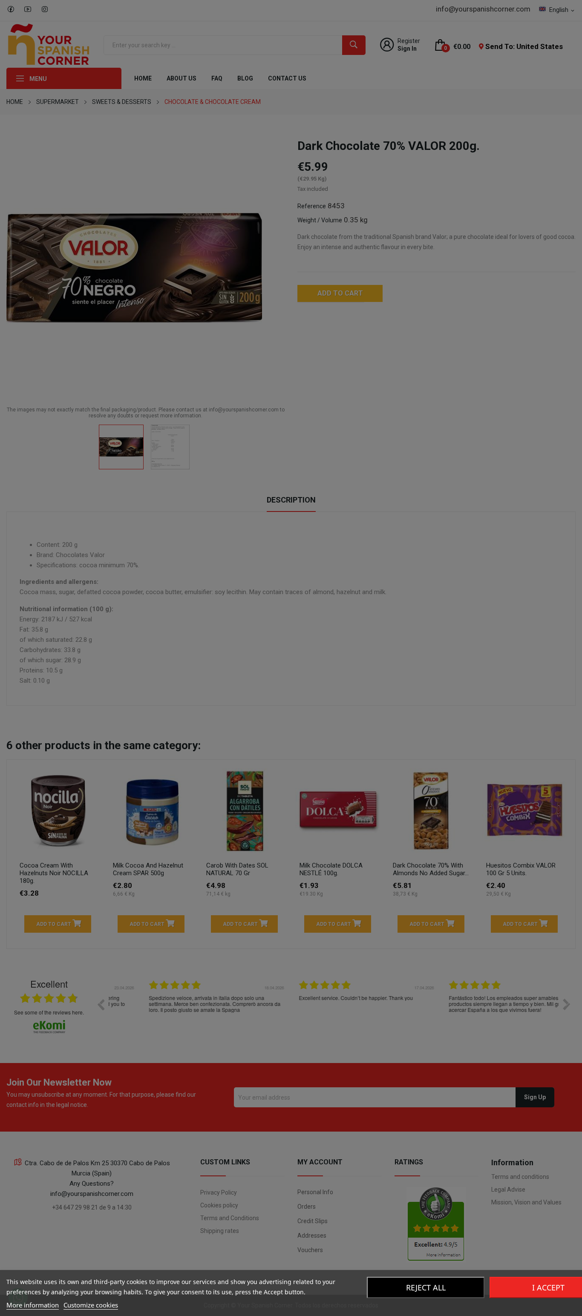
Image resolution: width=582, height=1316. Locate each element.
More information (32, 1305)
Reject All (426, 1287)
